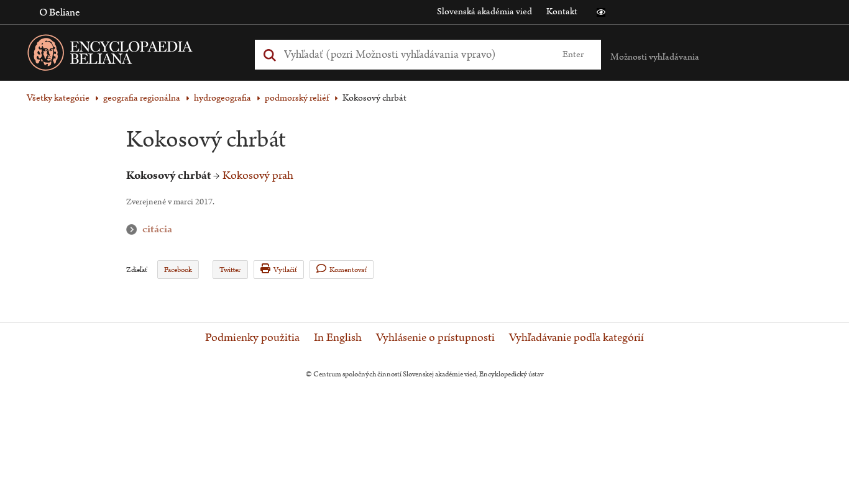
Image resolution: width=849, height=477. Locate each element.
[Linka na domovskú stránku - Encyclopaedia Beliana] (129, 55)
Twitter (230, 270)
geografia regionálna (141, 97)
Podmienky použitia (252, 338)
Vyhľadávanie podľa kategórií (576, 338)
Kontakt (561, 11)
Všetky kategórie (58, 97)
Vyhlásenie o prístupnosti (435, 338)
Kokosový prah (258, 175)
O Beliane (59, 12)
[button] (601, 12)
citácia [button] (134, 229)
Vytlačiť (285, 270)
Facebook (178, 270)
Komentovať (348, 270)
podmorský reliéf (297, 97)
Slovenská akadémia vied (484, 11)
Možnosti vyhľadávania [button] (654, 56)
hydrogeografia (222, 97)
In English (338, 338)
